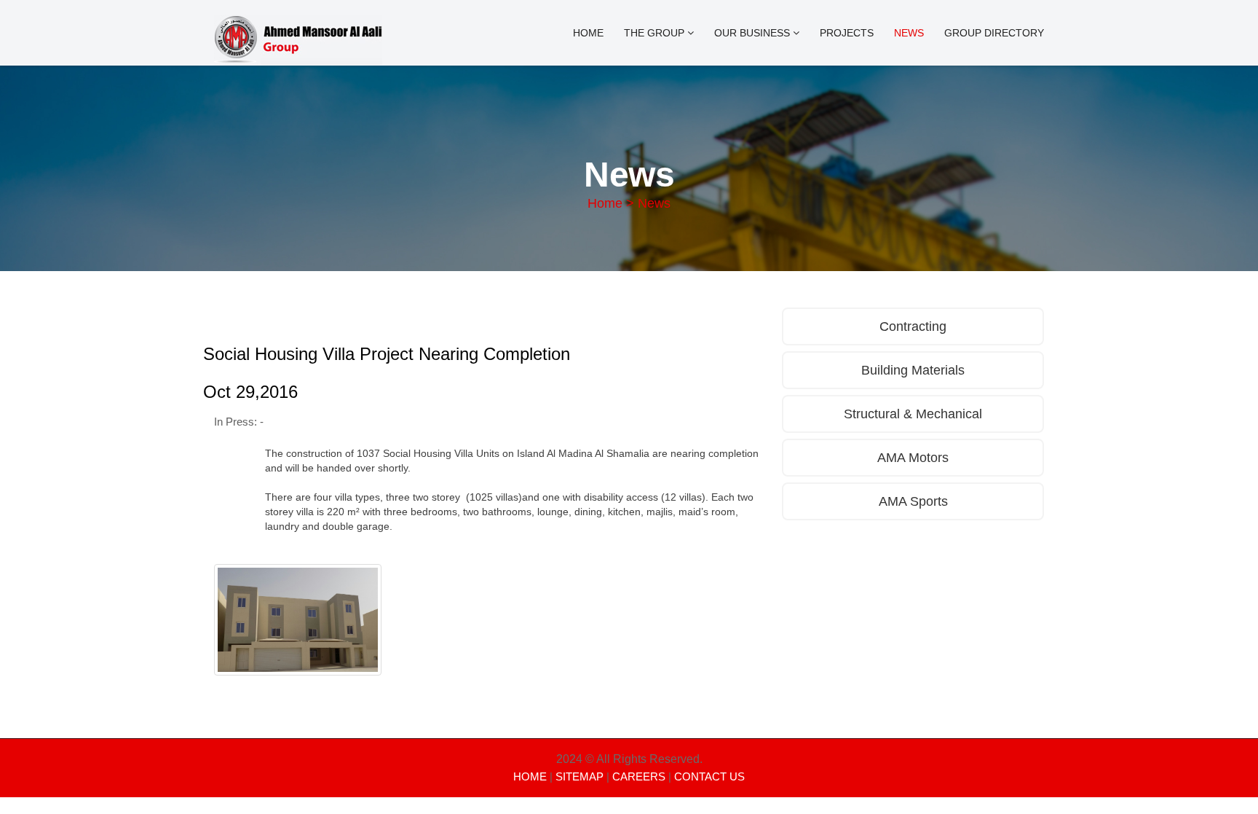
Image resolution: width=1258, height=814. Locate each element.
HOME (530, 776)
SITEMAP (579, 776)
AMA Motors (913, 457)
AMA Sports (913, 501)
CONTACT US (709, 776)
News (909, 33)
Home (588, 33)
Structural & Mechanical (913, 414)
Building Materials (913, 370)
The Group (655, 33)
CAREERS (638, 776)
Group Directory (994, 33)
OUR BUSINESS (753, 33)
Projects (847, 33)
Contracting (912, 326)
